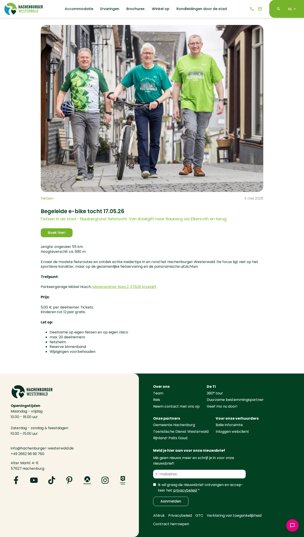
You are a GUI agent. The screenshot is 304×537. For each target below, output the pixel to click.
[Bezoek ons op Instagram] (105, 480)
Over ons (161, 386)
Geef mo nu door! (222, 406)
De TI (211, 386)
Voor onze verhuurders (237, 418)
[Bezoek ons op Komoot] (87, 480)
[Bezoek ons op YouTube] (33, 480)
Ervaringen (109, 8)
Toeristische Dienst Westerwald (181, 431)
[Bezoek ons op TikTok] (51, 480)
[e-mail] (260, 9)
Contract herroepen (171, 524)
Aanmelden (170, 501)
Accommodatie (79, 8)
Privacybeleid (180, 515)
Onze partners (166, 418)
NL (290, 9)
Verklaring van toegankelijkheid (234, 515)
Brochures (135, 8)
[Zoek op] (278, 9)
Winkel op (160, 8)
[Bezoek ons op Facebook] (16, 480)
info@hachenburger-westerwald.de (42, 448)
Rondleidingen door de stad (201, 8)
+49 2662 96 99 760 (27, 453)
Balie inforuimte (229, 424)
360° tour (215, 393)
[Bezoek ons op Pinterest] (69, 480)
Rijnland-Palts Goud (170, 438)
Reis (156, 399)
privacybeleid (185, 490)
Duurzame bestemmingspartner (235, 399)
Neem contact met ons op (176, 406)
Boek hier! (56, 232)
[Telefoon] (252, 9)
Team (158, 393)
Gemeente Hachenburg (174, 424)
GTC (199, 515)
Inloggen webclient (232, 431)
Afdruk (159, 515)
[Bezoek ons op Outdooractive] (123, 480)
